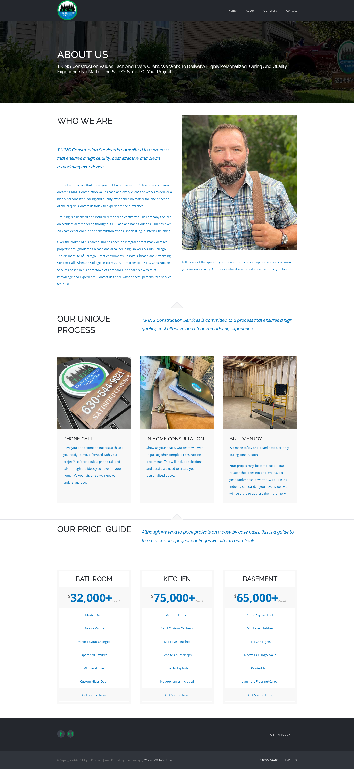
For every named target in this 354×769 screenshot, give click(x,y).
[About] (177, 62)
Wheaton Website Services (160, 760)
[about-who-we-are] (239, 117)
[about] (177, 357)
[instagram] (70, 734)
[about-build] (260, 357)
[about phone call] (94, 357)
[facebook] (61, 734)
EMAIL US (291, 760)
